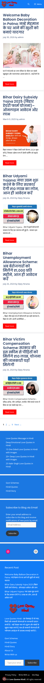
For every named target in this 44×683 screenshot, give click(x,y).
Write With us (11, 654)
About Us (9, 650)
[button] (28, 4)
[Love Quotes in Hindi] (9, 4)
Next (18, 424)
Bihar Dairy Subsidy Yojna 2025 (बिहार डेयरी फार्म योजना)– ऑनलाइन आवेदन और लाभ (20, 106)
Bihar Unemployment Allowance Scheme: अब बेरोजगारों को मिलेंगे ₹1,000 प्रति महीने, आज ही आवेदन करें (20, 266)
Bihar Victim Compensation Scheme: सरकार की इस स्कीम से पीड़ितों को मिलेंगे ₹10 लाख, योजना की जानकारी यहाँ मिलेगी (22, 352)
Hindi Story (11, 491)
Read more (9, 84)
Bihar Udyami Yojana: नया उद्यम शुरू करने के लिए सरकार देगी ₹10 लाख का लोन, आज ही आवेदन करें (21, 184)
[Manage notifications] (4, 679)
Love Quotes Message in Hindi (19, 438)
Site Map (35, 675)
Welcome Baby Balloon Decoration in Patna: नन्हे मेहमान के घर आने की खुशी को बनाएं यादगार (21, 24)
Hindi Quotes (12, 486)
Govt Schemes (12, 482)
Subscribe (12, 533)
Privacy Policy (10, 675)
